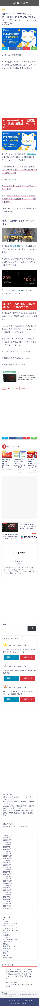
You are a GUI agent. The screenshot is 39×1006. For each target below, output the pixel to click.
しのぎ (5, 921)
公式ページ (27, 657)
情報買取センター (10, 946)
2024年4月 (7, 899)
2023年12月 (8, 908)
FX (3, 9)
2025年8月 (7, 863)
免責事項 (27, 1000)
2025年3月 (7, 874)
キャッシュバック (13, 388)
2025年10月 (8, 858)
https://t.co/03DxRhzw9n (18, 974)
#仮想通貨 (19, 976)
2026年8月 (7, 838)
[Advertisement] (19, 93)
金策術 (5, 955)
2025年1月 (7, 879)
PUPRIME (31, 154)
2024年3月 (7, 901)
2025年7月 (7, 865)
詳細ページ (11, 657)
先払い (5, 937)
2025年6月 (7, 867)
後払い (5, 944)
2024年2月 (7, 904)
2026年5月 (7, 845)
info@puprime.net (16, 290)
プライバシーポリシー (15, 1000)
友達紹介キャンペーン (12, 939)
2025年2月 (7, 876)
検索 (5, 624)
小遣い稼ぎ (7, 942)
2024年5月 (7, 897)
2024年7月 (7, 892)
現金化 (5, 953)
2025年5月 (7, 870)
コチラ (9, 179)
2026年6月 (7, 842)
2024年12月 (8, 881)
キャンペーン (25, 388)
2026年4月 (7, 847)
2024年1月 (7, 906)
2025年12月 (8, 856)
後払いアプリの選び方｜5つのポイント (18, 810)
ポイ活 (5, 932)
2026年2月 (7, 851)
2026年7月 (7, 840)
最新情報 (6, 948)
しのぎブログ (19, 3)
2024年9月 (7, 888)
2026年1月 (7, 854)
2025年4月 (7, 872)
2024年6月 (7, 895)
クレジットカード (10, 928)
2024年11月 (7, 883)
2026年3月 (7, 849)
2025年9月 (7, 860)
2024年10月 (8, 885)
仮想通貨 (6, 935)
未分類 (5, 951)
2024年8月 (7, 890)
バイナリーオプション (12, 930)
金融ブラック (8, 957)
